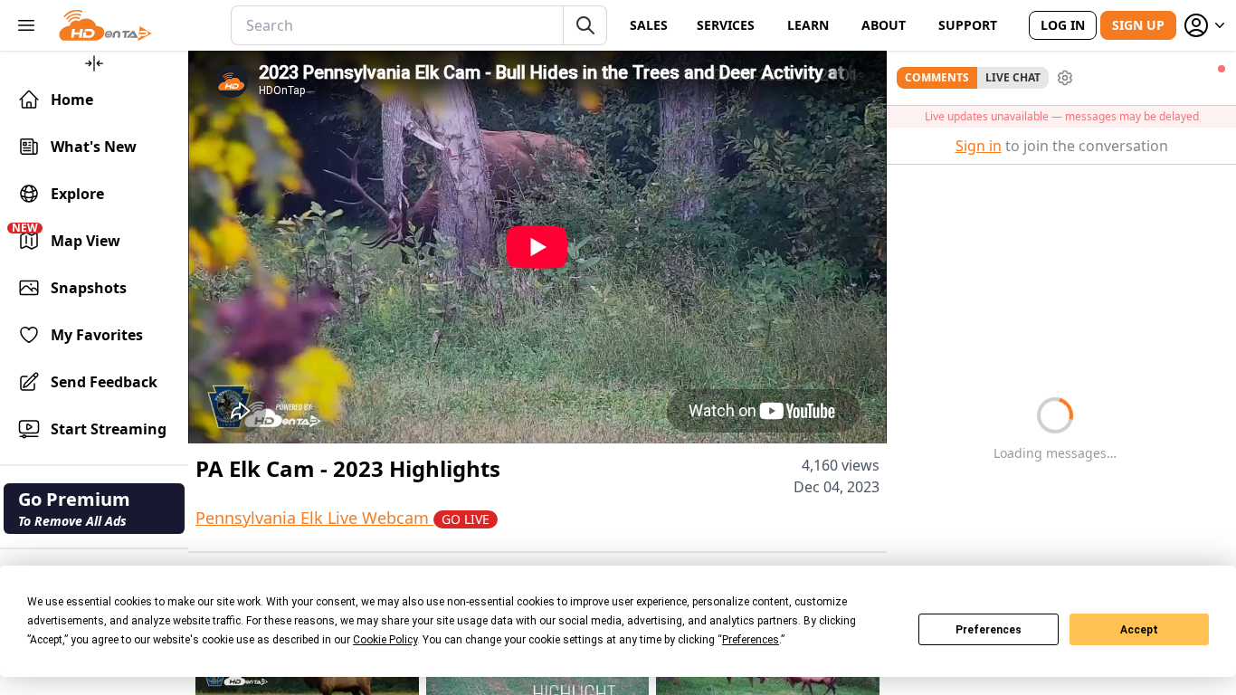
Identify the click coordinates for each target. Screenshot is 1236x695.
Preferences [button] (750, 639)
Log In (1063, 24)
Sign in (979, 146)
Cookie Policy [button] (385, 639)
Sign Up (1138, 24)
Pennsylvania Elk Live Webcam (342, 517)
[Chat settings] (1065, 78)
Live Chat (1013, 77)
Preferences (989, 630)
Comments (937, 77)
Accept (1139, 630)
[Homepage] (105, 25)
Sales (649, 24)
